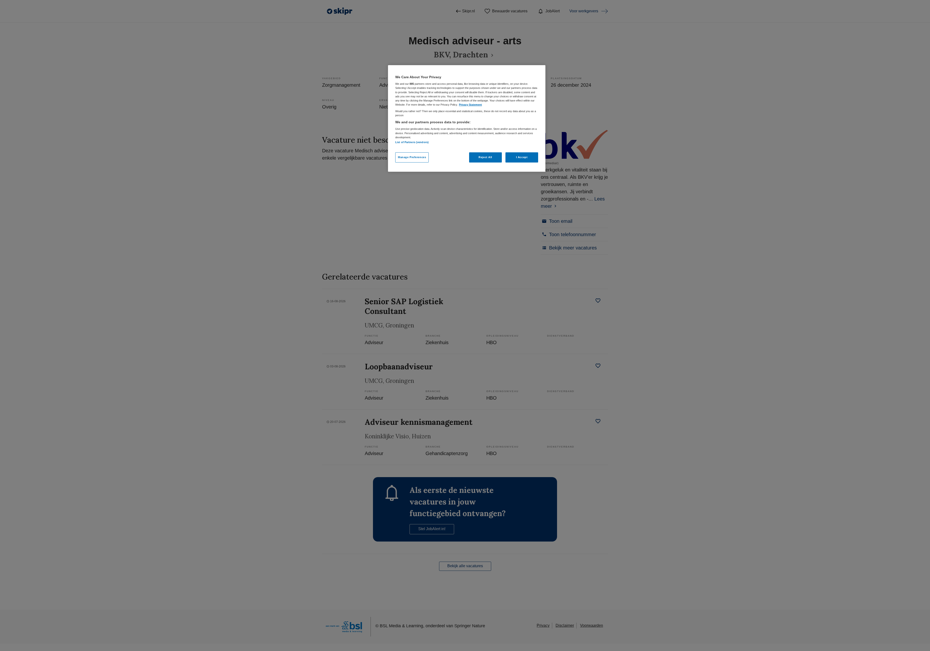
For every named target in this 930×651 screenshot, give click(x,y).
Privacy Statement (470, 104)
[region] (466, 118)
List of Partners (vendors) (412, 142)
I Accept (522, 157)
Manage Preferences (412, 157)
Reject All (485, 157)
